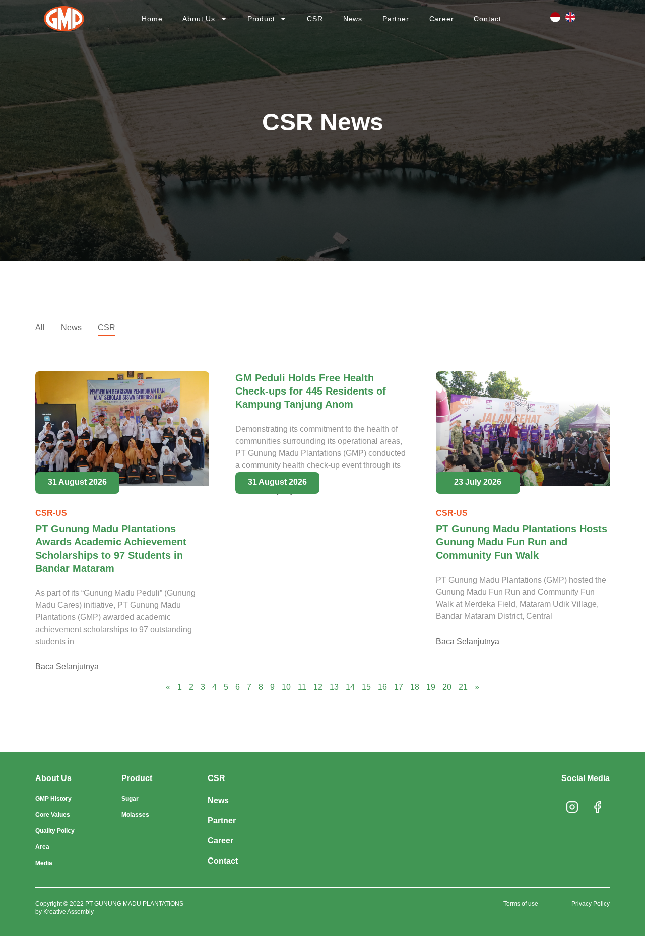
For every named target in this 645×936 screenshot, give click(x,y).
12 (317, 687)
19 (430, 687)
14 (350, 687)
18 (414, 687)
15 (366, 687)
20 (447, 687)
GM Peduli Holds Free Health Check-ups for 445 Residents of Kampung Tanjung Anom (310, 391)
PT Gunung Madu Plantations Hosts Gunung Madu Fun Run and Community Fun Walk (521, 542)
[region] (322, 899)
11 (302, 687)
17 (398, 687)
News (352, 19)
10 (286, 687)
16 (382, 687)
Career (441, 19)
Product (261, 19)
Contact (487, 19)
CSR (314, 19)
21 (463, 687)
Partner (395, 19)
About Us (198, 19)
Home (152, 19)
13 (334, 687)
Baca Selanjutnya (67, 666)
